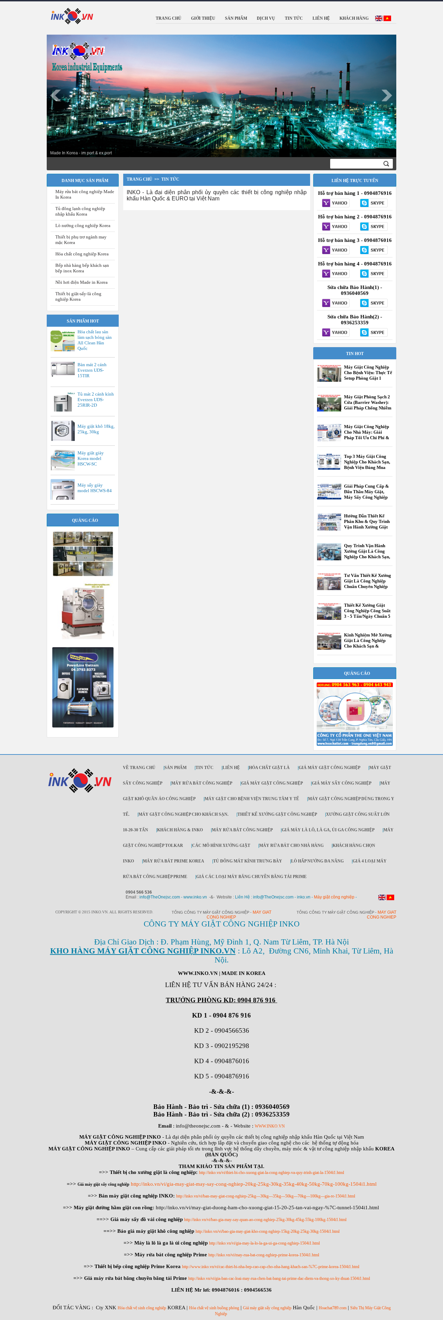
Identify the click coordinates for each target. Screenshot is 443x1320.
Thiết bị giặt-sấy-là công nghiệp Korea (78, 296)
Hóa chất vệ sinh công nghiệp (142, 1307)
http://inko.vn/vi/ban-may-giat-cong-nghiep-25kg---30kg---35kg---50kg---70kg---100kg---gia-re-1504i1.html (265, 1196)
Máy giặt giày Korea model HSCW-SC (91, 458)
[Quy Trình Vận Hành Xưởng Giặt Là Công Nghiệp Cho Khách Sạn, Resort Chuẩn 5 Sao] (329, 559)
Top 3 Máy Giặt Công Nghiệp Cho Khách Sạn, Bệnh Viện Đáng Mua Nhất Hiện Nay (367, 465)
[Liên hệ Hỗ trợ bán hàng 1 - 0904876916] (336, 203)
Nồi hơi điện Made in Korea (81, 282)
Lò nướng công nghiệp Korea (82, 225)
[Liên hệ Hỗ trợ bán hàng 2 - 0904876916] (336, 227)
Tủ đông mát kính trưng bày (247, 861)
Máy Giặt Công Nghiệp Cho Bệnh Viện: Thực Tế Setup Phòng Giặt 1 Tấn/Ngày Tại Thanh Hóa (368, 378)
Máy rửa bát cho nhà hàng (291, 845)
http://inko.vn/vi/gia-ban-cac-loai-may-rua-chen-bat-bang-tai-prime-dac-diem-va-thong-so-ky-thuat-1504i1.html (279, 1278)
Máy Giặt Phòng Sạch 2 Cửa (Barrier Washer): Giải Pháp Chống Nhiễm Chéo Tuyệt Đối (367, 405)
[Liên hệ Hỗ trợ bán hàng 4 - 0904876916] (336, 274)
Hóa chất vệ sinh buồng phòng (214, 1307)
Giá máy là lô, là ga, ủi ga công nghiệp (328, 830)
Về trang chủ (139, 767)
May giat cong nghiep (381, 915)
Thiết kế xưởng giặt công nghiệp (277, 814)
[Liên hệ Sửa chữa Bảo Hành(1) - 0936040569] (336, 303)
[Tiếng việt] (387, 19)
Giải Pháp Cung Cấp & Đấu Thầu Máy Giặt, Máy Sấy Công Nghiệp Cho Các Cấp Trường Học (366, 497)
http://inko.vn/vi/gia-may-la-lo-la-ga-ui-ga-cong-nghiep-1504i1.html (264, 1243)
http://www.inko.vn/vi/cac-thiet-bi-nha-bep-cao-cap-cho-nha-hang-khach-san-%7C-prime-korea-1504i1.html (270, 1266)
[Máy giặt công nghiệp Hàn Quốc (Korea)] (83, 575)
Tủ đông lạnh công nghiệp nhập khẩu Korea (80, 211)
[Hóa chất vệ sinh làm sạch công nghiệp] (355, 744)
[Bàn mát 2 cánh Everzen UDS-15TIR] (64, 376)
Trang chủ (139, 179)
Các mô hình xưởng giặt (221, 845)
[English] (378, 19)
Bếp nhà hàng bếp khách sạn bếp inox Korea (82, 268)
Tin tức (170, 179)
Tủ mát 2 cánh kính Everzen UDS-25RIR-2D (96, 399)
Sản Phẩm (175, 767)
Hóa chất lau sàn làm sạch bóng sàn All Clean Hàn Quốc (95, 340)
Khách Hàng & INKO (180, 830)
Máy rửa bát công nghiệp (201, 783)
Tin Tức (205, 767)
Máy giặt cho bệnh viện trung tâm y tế (252, 798)
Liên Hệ (231, 767)
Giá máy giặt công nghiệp (329, 767)
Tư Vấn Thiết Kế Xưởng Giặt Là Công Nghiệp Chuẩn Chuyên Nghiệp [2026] (367, 584)
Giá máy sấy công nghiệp (341, 783)
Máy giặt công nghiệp (334, 897)
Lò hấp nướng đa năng (317, 861)
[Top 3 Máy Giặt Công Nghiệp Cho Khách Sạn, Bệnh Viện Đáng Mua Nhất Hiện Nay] (329, 468)
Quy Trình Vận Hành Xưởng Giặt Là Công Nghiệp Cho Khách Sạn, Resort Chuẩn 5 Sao (367, 554)
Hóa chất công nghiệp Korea (82, 253)
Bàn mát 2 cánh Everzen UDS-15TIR (92, 370)
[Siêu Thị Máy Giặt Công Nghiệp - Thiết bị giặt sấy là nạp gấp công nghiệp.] (83, 642)
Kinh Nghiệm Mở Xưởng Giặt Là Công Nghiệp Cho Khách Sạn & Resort (368, 643)
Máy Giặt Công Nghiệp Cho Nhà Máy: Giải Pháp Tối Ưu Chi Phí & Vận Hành (366, 435)
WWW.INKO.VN (270, 1126)
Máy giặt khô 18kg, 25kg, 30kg (96, 429)
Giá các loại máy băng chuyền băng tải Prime (251, 876)
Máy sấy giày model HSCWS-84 (95, 487)
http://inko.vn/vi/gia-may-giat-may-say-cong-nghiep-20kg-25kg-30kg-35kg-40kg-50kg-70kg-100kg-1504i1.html (254, 1184)
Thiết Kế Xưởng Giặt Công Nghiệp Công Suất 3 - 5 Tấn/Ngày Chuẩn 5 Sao (367, 613)
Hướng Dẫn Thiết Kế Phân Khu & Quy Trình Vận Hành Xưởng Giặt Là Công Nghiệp (367, 524)
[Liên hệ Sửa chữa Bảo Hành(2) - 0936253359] (336, 333)
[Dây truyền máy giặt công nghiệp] (83, 726)
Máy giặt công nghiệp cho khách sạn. (183, 814)
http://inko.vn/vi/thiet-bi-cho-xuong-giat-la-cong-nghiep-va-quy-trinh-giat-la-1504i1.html (271, 1172)
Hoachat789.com (332, 1307)
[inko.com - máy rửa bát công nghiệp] (72, 15)
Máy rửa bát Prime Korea (173, 861)
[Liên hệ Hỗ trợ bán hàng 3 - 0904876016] (336, 250)
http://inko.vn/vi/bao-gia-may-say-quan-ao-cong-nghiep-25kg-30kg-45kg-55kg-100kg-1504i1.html (265, 1219)
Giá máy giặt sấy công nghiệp (267, 1307)
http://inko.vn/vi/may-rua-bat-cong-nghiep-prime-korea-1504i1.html (263, 1255)
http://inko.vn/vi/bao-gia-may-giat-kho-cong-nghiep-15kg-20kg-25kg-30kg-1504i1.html (268, 1231)
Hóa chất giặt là (269, 767)
